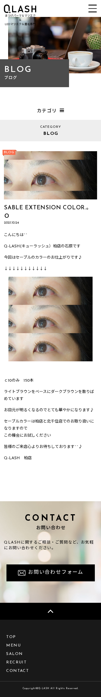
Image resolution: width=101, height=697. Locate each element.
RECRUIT (16, 662)
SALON (14, 654)
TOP (11, 637)
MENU (13, 645)
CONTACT (17, 671)
